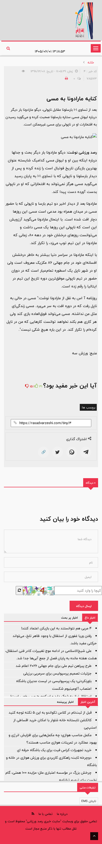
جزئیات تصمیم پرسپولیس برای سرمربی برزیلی (57, 673)
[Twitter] (57, 452)
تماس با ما (45, 813)
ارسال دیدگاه (84, 606)
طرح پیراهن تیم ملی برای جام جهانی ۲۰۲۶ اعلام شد (54, 666)
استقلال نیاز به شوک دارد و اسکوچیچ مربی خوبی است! (51, 696)
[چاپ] (66, 78)
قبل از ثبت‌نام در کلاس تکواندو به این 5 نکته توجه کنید (50, 712)
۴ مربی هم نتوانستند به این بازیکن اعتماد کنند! (56, 628)
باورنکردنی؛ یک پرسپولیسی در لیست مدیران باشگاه (54, 681)
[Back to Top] (94, 836)
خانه (91, 62)
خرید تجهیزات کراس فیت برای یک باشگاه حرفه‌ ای (54, 750)
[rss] (33, 813)
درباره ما (62, 813)
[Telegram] (85, 452)
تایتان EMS (88, 801)
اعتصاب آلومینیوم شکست (72, 688)
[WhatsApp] (71, 452)
